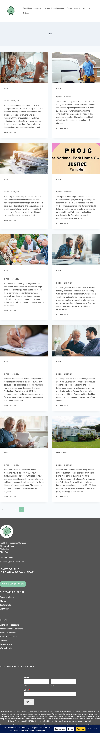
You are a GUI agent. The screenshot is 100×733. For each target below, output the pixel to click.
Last (52, 685)
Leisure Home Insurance (54, 8)
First (25, 685)
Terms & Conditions (8, 636)
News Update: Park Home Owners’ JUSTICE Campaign (73, 185)
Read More (10, 133)
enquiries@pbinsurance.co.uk (12, 561)
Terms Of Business (8, 632)
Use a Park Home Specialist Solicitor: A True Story (20, 185)
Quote (69, 8)
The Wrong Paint (66, 92)
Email (27, 690)
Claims (77, 8)
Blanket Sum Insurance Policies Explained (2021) (75, 276)
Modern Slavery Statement (11, 628)
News (6, 88)
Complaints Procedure (9, 624)
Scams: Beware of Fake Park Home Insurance (21, 367)
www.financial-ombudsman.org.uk (70, 721)
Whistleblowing (6, 648)
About (85, 8)
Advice (59, 453)
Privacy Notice (6, 644)
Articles (26, 13)
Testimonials (5, 605)
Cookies (3, 640)
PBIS (7, 101)
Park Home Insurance (32, 8)
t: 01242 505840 (7, 557)
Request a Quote (7, 597)
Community (4, 608)
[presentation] (24, 67)
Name (27, 677)
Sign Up (29, 701)
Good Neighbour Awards (18, 274)
